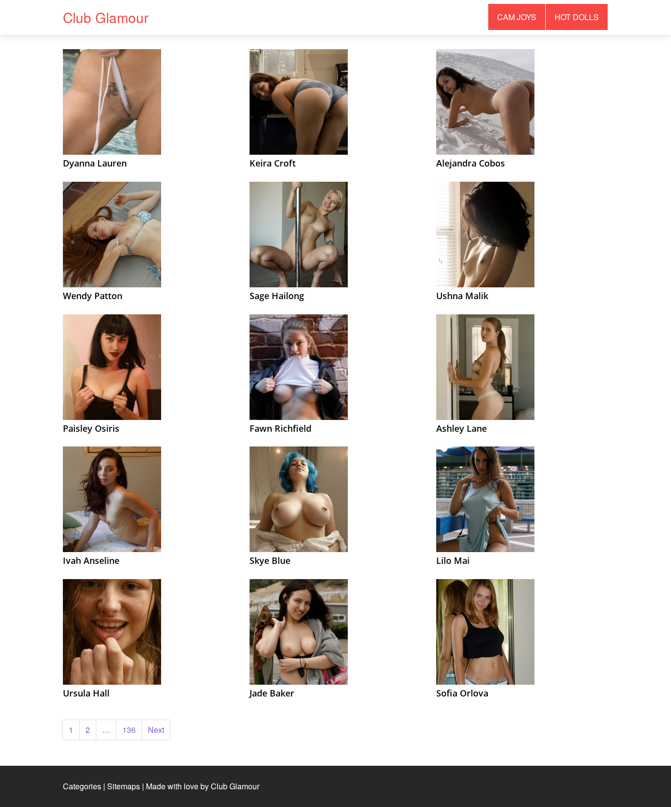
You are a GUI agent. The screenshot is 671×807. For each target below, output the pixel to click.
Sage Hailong (277, 296)
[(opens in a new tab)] (112, 101)
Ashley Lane (461, 428)
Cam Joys (516, 17)
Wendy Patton (92, 296)
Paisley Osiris (91, 428)
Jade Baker (272, 693)
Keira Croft (273, 163)
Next (156, 729)
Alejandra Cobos (470, 163)
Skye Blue (270, 560)
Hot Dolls (577, 17)
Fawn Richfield (280, 428)
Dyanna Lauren (95, 163)
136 (129, 729)
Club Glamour (105, 17)
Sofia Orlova (462, 693)
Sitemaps (123, 786)
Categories (82, 786)
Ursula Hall (86, 693)
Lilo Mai (453, 560)
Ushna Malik (462, 296)
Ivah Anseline (91, 560)
